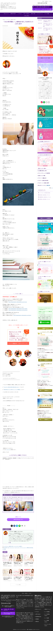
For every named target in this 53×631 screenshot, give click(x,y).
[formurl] (46, 102)
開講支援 (48, 185)
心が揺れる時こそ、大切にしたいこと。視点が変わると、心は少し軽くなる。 (28, 578)
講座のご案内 (33, 13)
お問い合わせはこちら (18, 519)
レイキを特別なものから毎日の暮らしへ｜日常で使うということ (28, 563)
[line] (19, 526)
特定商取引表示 (38, 616)
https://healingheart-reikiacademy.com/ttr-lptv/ (17, 301)
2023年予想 (5, 547)
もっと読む (19, 584)
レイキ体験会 (47, 611)
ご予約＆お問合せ (26, 15)
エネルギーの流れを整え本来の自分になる (11, 387)
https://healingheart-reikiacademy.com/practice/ (17, 310)
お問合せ (46, 1)
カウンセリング (12, 547)
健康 (30, 547)
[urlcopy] (25, 526)
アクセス (50, 1)
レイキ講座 (47, 617)
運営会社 (37, 621)
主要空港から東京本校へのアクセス (44, 199)
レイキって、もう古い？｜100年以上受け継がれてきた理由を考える (7, 578)
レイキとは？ (20, 13)
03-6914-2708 (43, 3)
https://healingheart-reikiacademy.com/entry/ (22, 315)
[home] (10, 542)
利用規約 (37, 619)
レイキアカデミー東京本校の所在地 (44, 192)
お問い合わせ (38, 614)
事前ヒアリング (47, 609)
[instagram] (9, 542)
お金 (8, 547)
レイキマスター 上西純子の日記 (8, 546)
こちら (52, 187)
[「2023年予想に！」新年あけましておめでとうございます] (17, 526)
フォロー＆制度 (46, 13)
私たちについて (6, 13)
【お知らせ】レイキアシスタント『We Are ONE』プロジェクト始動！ (47, 29)
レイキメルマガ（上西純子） (18, 546)
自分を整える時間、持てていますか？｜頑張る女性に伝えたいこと (7, 563)
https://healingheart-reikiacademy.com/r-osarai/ (17, 308)
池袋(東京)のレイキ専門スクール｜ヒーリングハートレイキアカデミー (8, 8)
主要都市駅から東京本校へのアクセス (45, 197)
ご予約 (43, 1)
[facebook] (14, 526)
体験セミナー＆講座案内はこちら (45, 360)
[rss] (44, 102)
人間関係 (27, 547)
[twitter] (12, 526)
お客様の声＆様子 (13, 13)
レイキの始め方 (26, 13)
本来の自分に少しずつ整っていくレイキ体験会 (12, 389)
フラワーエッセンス (23, 547)
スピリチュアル (17, 547)
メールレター (8, 449)
